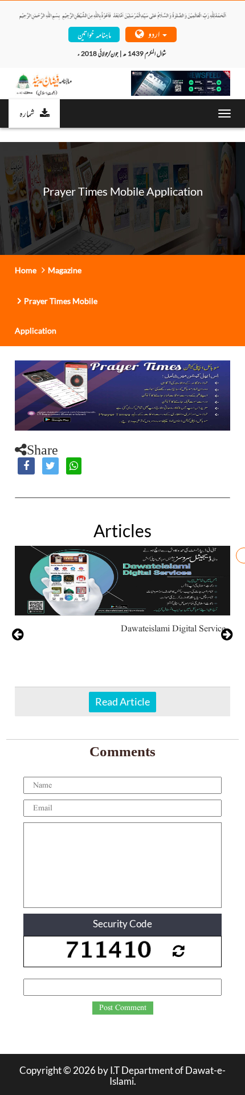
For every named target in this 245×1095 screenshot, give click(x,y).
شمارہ (26, 113)
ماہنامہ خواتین (94, 34)
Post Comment (122, 1007)
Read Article (122, 701)
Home (25, 270)
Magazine (64, 270)
